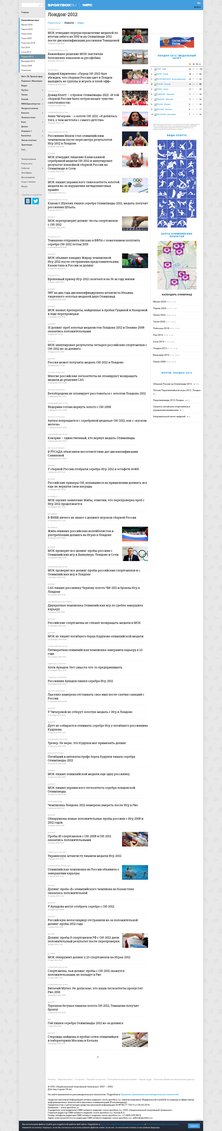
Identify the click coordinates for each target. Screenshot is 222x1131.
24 (190, 84)
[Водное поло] (182, 213)
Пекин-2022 (159, 315)
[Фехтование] (191, 164)
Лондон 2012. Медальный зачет (177, 56)
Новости (69, 22)
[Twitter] (35, 201)
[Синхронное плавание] (162, 203)
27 (193, 74)
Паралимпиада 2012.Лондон (168, 400)
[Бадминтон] (182, 144)
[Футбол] (162, 174)
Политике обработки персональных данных (122, 1124)
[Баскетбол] (191, 144)
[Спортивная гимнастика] (172, 174)
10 (152, 114)
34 (200, 99)
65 (200, 79)
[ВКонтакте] (28, 201)
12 (197, 99)
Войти (197, 7)
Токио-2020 (159, 321)
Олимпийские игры (30, 20)
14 (197, 94)
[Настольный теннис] (172, 203)
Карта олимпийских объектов (177, 234)
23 (197, 74)
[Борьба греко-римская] (162, 223)
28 (200, 89)
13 (190, 89)
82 (200, 84)
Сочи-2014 (158, 341)
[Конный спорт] (172, 164)
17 (193, 79)
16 (193, 114)
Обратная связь (65, 1079)
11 (190, 94)
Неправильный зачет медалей (169, 416)
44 (200, 94)
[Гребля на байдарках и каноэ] (191, 154)
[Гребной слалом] (182, 154)
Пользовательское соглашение (122, 1079)
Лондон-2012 (160, 348)
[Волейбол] (172, 213)
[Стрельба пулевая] (172, 223)
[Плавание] (191, 193)
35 (200, 114)
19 (197, 79)
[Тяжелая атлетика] (191, 213)
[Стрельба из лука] (162, 144)
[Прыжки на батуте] (191, 174)
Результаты (54, 22)
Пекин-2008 (159, 361)
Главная (25, 12)
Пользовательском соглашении (162, 1124)
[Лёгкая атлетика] (172, 144)
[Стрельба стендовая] (182, 193)
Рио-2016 (158, 335)
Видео (81, 22)
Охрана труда (145, 1079)
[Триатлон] (162, 213)
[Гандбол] (162, 184)
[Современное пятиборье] (191, 184)
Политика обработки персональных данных (174, 1079)
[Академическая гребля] (162, 193)
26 (193, 84)
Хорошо (194, 1126)
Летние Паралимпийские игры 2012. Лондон (177, 390)
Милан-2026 (159, 301)
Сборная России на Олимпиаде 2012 (172, 384)
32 (197, 84)
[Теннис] (191, 203)
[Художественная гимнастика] (182, 174)
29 (193, 69)
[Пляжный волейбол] (162, 154)
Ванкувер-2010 (161, 355)
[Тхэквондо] (182, 203)
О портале (79, 1079)
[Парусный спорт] (172, 193)
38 (190, 74)
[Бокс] (172, 154)
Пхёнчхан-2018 (161, 328)
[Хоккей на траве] (172, 184)
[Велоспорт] (162, 164)
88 (200, 74)
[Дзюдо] (182, 184)
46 (190, 69)
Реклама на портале (95, 1079)
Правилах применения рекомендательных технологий (149, 1094)
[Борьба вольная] (182, 223)
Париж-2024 (159, 308)
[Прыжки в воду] (182, 164)
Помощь (52, 1079)
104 (200, 69)
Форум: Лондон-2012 (176, 373)
